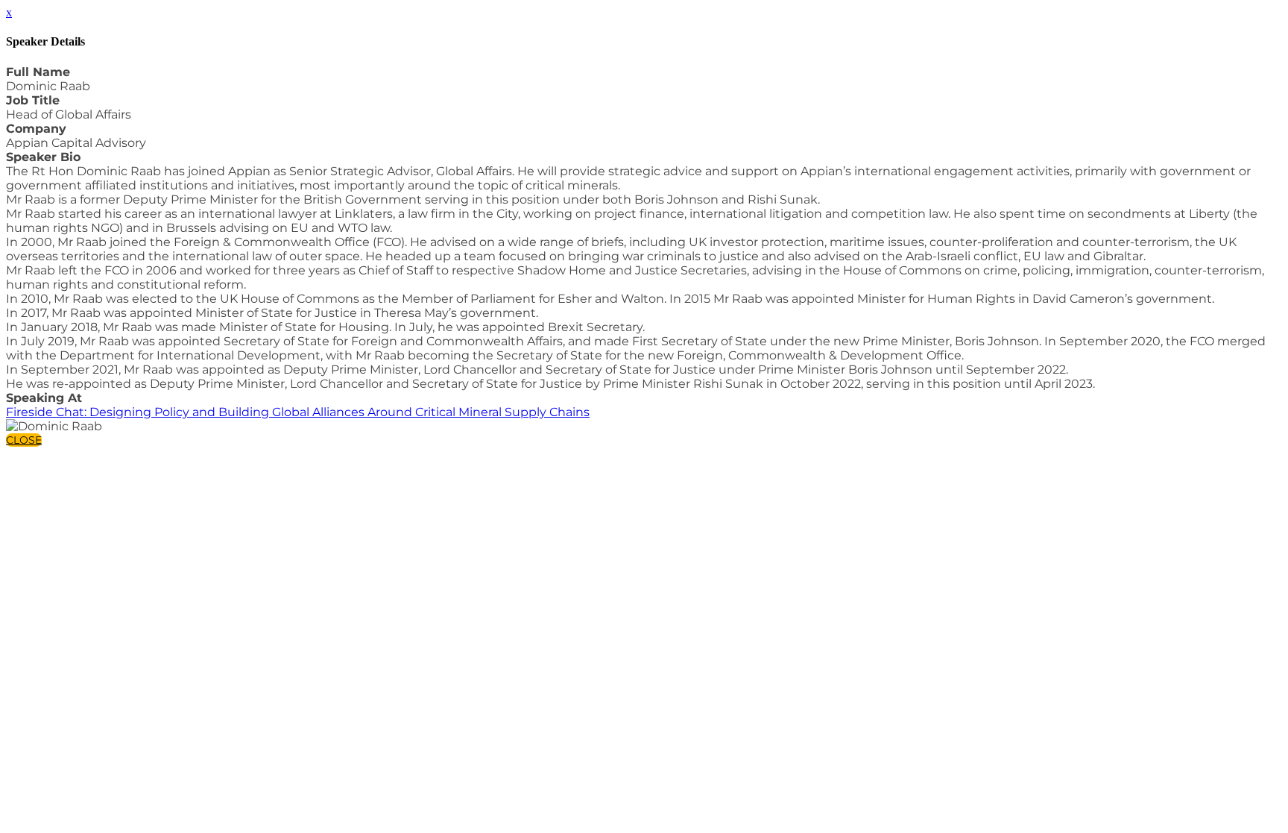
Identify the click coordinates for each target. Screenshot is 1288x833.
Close (24, 440)
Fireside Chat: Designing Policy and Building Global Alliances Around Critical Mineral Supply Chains (298, 412)
